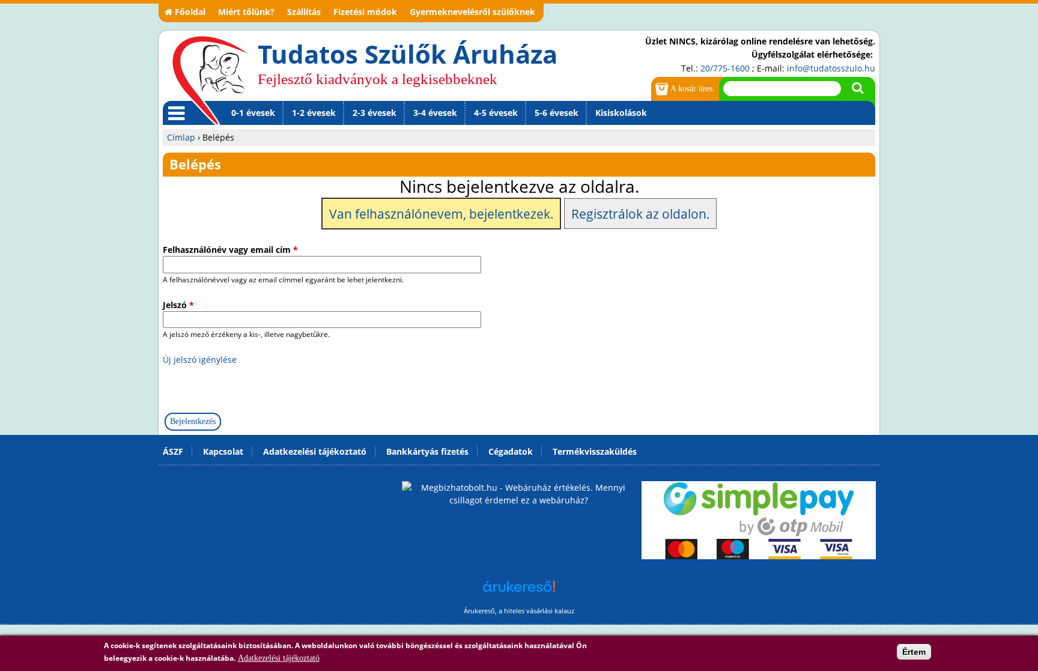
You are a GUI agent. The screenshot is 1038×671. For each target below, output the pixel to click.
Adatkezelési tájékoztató (279, 658)
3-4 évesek (435, 112)
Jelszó (178, 305)
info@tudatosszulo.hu (831, 68)
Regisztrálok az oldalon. (640, 213)
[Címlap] (210, 80)
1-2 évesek (314, 112)
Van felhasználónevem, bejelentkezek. (441, 213)
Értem (914, 652)
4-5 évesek (496, 112)
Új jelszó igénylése (200, 359)
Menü (174, 124)
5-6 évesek (556, 112)
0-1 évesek (253, 112)
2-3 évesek (374, 112)
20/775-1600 (725, 68)
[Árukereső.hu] (519, 592)
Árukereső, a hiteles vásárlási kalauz (519, 610)
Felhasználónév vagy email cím (230, 249)
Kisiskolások (621, 112)
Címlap (181, 137)
